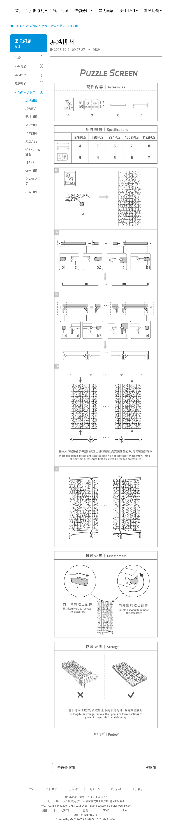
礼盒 (18, 58)
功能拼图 (31, 192)
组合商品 (31, 108)
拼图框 (29, 162)
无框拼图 (31, 117)
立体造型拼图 (32, 181)
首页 (18, 26)
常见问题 (32, 26)
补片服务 (21, 66)
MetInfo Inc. (110, 819)
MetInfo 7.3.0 (78, 819)
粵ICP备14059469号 (86, 815)
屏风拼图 (72, 26)
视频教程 (21, 83)
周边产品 (31, 141)
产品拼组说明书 (52, 26)
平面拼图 (31, 133)
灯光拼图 (31, 171)
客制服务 (21, 75)
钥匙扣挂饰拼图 (32, 151)
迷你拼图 (31, 125)
